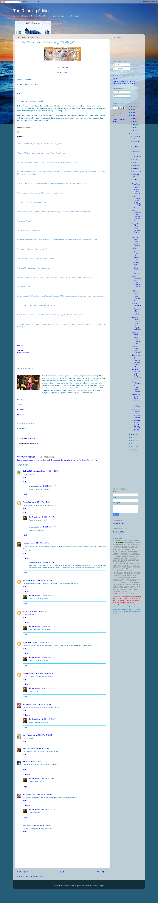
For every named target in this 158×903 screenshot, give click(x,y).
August (135, 156)
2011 (132, 450)
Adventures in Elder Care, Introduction (136, 398)
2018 (133, 131)
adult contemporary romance (32, 460)
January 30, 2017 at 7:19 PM (45, 778)
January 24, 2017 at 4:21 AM (41, 502)
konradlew (85, 886)
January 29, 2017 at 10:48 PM (42, 794)
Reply (24, 477)
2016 (133, 434)
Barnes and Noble (23, 353)
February (136, 174)
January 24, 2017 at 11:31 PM (42, 704)
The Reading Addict (31, 10)
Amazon (20, 350)
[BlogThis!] (47, 457)
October (135, 146)
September (136, 151)
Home (63, 872)
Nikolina (25, 761)
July (134, 159)
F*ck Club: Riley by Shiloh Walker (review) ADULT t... (136, 228)
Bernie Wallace (28, 642)
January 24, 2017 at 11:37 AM (39, 611)
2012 (133, 446)
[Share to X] (49, 457)
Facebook (20, 409)
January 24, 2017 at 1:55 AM (50, 471)
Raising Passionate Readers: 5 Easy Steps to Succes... (136, 309)
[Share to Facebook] (51, 457)
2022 (133, 118)
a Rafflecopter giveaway (26, 438)
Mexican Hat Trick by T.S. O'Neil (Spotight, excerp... (136, 374)
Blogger (101, 886)
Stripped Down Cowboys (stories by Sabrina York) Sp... (136, 323)
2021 (133, 122)
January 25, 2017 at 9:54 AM (40, 748)
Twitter (19, 405)
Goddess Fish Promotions (51, 460)
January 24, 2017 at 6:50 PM (45, 626)
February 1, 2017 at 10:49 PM (41, 825)
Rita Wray (26, 611)
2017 (133, 134)
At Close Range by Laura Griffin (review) (136, 241)
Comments (119, 69)
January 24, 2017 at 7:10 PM (46, 562)
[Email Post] (40, 457)
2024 (133, 112)
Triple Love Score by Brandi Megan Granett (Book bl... (136, 188)
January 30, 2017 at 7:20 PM (45, 809)
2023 (133, 115)
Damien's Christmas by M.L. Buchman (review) (136, 413)
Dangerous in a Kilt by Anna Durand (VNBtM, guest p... (136, 425)
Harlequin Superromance (69, 460)
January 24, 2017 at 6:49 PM (45, 595)
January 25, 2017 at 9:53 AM (45, 688)
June (134, 162)
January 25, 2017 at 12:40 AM (42, 735)
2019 (133, 128)
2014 (133, 440)
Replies (27, 482)
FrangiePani (27, 502)
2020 (133, 125)
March (135, 171)
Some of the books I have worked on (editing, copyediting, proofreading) (125, 82)
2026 (133, 106)
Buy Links (20, 345)
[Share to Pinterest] (53, 457)
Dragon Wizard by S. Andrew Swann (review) (136, 386)
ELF (116, 116)
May (134, 165)
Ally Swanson (27, 704)
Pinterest (20, 414)
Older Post (102, 872)
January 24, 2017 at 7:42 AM (40, 543)
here (38, 443)
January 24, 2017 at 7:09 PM (46, 527)
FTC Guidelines (119, 542)
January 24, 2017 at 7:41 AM (45, 517)
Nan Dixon (82, 460)
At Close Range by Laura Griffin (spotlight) (136, 295)
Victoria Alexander (29, 673)
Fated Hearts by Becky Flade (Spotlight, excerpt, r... (136, 282)
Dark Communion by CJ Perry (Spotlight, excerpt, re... (136, 202)
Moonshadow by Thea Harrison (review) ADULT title (136, 360)
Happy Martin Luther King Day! (136, 349)
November (136, 141)
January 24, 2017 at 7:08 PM (46, 486)
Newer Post (22, 872)
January (135, 179)
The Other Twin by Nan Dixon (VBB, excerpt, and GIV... (136, 268)
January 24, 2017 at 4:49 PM (42, 642)
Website (20, 400)
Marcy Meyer (27, 580)
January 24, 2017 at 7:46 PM (45, 673)
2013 (133, 443)
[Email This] (45, 457)
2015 (133, 437)
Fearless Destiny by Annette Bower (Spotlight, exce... (136, 337)
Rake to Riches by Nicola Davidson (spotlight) (136, 215)
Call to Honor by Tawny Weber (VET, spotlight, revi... (136, 253)
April (134, 168)
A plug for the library (136, 406)
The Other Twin (92, 460)
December (136, 136)
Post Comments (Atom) (34, 876)
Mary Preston (27, 735)
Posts (117, 65)
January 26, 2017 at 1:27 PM (38, 761)
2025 (133, 109)
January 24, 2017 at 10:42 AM (42, 580)
